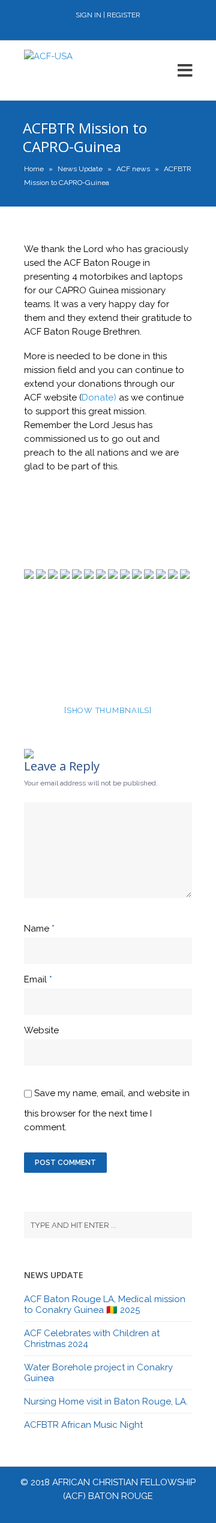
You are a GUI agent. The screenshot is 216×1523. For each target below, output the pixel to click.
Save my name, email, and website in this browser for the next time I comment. (107, 1110)
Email (35, 979)
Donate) (99, 397)
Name (36, 928)
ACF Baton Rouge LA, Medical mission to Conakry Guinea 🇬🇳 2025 (104, 1304)
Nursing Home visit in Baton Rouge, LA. (106, 1401)
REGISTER (123, 15)
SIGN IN (88, 15)
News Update (80, 169)
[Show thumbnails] (108, 710)
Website (41, 1030)
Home (34, 169)
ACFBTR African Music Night (83, 1424)
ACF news (133, 169)
